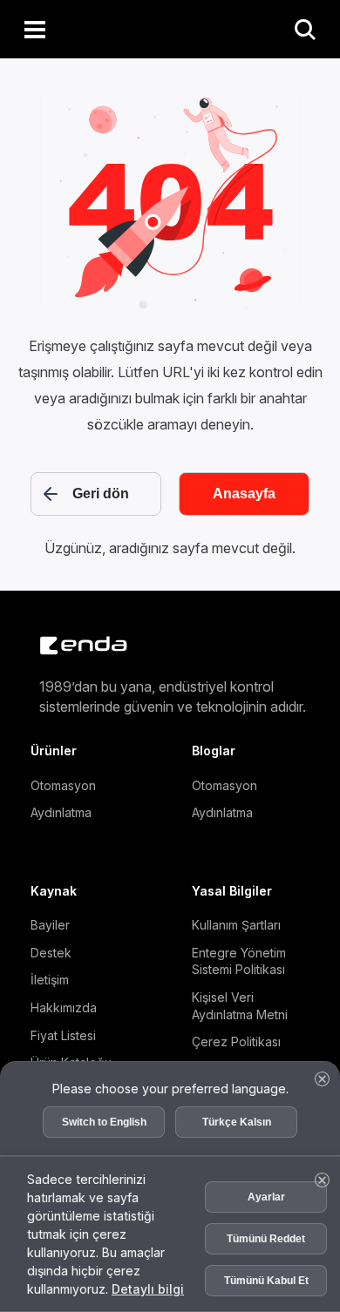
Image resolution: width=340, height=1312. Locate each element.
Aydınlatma (61, 812)
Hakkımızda (64, 1007)
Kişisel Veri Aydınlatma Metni (240, 1006)
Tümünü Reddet (266, 1229)
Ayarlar (266, 1187)
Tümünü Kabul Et (266, 1271)
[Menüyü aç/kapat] (34, 29)
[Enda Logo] (74, 645)
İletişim (50, 979)
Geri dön (100, 493)
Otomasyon (63, 785)
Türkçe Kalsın (236, 1104)
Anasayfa (244, 493)
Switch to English (104, 1104)
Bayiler (50, 924)
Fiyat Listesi (63, 1035)
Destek (51, 952)
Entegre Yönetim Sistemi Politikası (239, 961)
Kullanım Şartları (236, 924)
